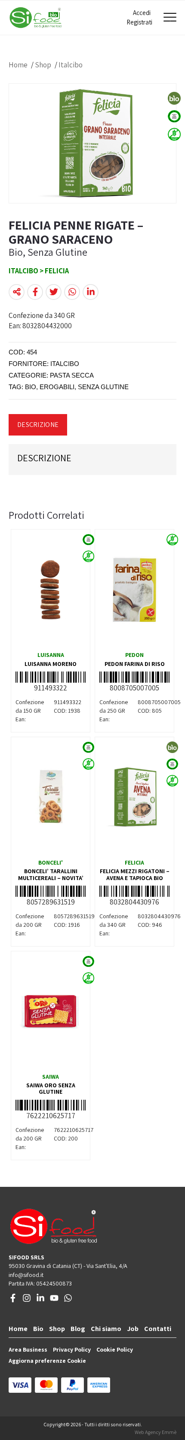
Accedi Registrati (138, 17)
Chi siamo (106, 1328)
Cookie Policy (114, 1349)
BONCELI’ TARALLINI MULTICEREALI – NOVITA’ (50, 874)
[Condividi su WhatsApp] (72, 292)
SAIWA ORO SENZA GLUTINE (50, 1088)
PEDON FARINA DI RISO (135, 664)
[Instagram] (26, 1300)
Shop (43, 65)
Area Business (28, 1349)
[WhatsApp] (68, 1300)
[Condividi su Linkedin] (91, 292)
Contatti (157, 1328)
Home (18, 65)
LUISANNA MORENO (51, 664)
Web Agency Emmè (155, 1432)
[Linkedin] (40, 1300)
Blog (78, 1328)
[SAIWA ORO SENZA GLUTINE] (50, 1011)
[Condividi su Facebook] (35, 292)
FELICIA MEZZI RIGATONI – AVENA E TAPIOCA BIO (135, 874)
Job (133, 1328)
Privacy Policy (72, 1349)
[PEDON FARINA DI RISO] (134, 589)
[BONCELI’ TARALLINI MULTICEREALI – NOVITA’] (50, 797)
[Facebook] (13, 1300)
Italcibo (71, 65)
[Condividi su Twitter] (54, 292)
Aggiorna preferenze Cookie (47, 1360)
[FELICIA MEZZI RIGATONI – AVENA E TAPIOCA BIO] (134, 797)
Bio (38, 1328)
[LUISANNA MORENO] (50, 589)
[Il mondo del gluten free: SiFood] (35, 17)
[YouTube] (54, 1300)
